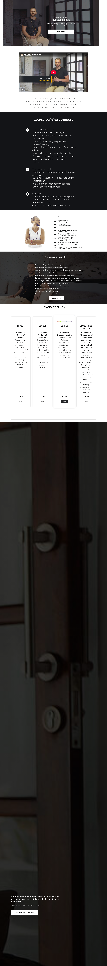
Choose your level (61, 31)
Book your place (56, 298)
